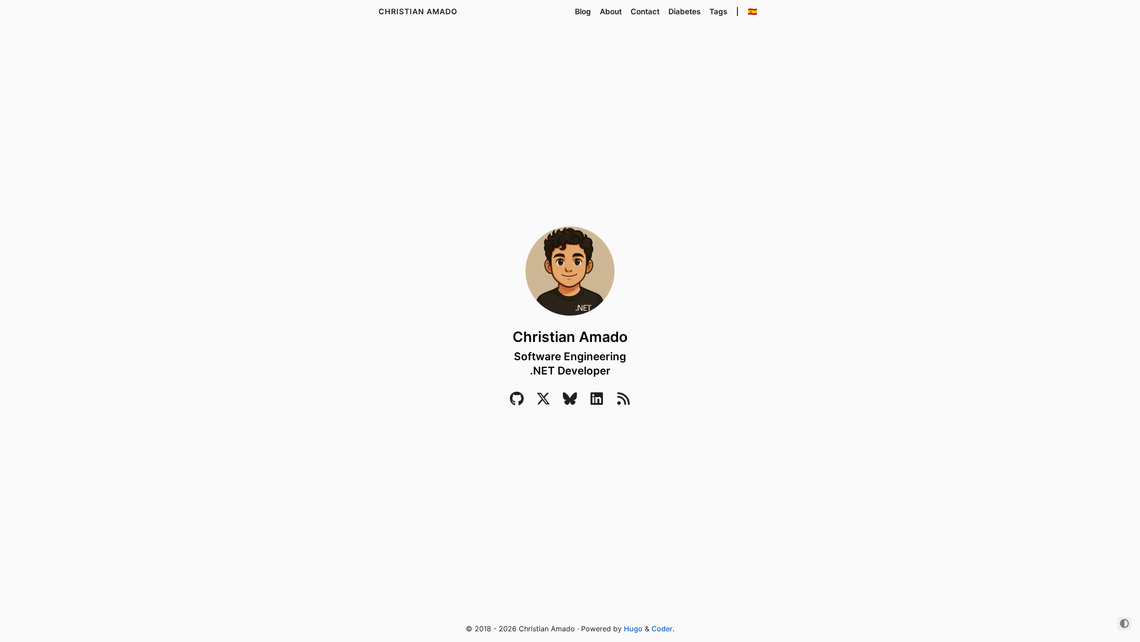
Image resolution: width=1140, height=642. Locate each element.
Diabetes (684, 11)
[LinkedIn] (597, 401)
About (611, 11)
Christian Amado (418, 11)
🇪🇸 (752, 11)
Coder (661, 628)
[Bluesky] (570, 401)
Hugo (633, 628)
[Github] (516, 401)
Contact (645, 11)
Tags (718, 11)
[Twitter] (543, 401)
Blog (583, 11)
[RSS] (623, 401)
